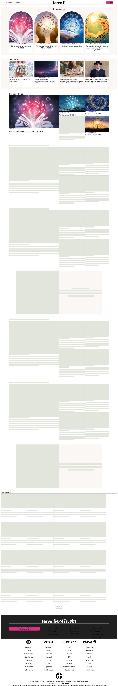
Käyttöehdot (51, 681)
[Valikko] (5, 2)
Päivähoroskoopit (16, 94)
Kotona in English (69, 667)
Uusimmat (9, 2)
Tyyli (48, 663)
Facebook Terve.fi (97, 637)
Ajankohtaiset (28, 654)
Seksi (89, 663)
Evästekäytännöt (71, 681)
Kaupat (69, 654)
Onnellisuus (89, 660)
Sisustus (69, 663)
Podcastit (29, 660)
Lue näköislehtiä (24, 629)
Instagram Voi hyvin (97, 634)
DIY (69, 657)
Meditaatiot (89, 654)
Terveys (89, 667)
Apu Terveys (29, 663)
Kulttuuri (49, 657)
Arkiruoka (69, 650)
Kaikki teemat (28, 670)
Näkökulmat (29, 657)
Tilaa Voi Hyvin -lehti (24, 628)
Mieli (89, 657)
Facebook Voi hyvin (97, 631)
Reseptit (69, 647)
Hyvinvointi (89, 650)
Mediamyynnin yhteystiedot (75, 632)
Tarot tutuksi (13, 59)
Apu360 (28, 650)
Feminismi (48, 647)
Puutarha (69, 660)
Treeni (49, 660)
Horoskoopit (29, 667)
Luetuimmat (17, 2)
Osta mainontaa (75, 628)
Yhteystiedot (53, 631)
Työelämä (49, 667)
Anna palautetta (53, 634)
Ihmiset (49, 650)
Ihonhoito (49, 654)
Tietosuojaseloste (60, 681)
